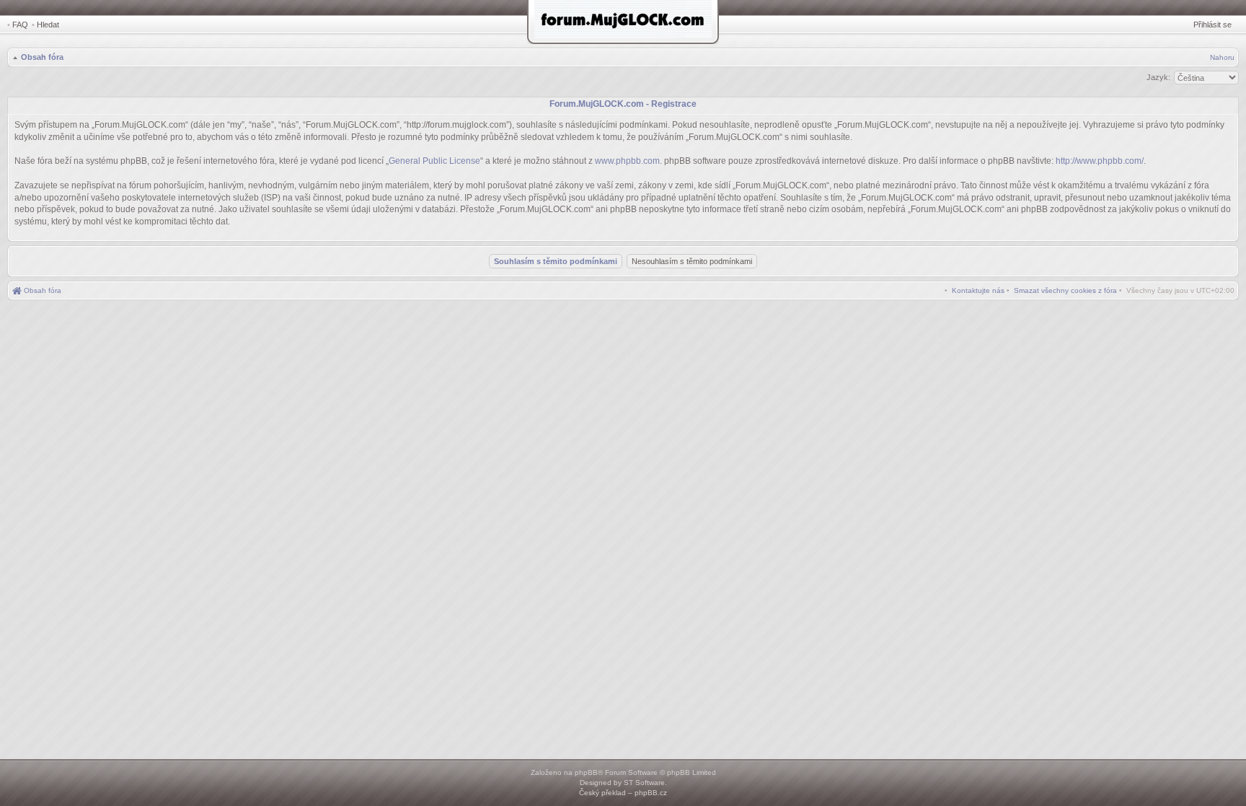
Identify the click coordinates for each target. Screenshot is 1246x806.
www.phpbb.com (627, 161)
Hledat (48, 24)
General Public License (434, 161)
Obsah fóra (42, 57)
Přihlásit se (1212, 24)
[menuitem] (1065, 290)
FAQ (20, 24)
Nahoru (1222, 57)
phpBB (586, 772)
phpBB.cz (651, 793)
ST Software (644, 783)
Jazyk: (1158, 77)
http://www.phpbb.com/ (1100, 161)
